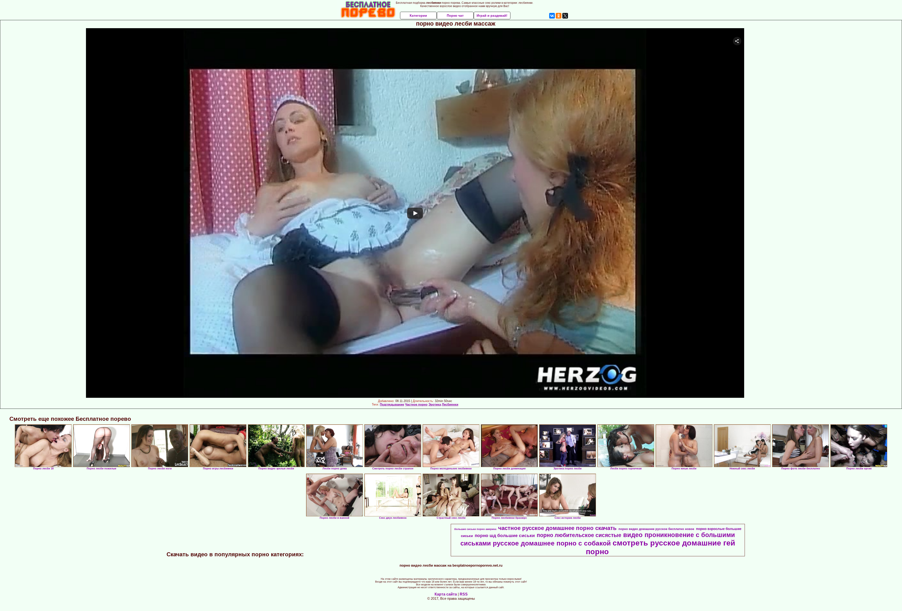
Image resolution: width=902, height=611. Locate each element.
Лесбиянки (450, 404)
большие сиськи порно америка (475, 529)
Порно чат (455, 15)
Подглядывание (392, 404)
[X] (565, 16)
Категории (418, 15)
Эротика (434, 404)
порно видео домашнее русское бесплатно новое (656, 529)
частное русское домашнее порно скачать (557, 528)
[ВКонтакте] (552, 16)
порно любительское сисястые (579, 535)
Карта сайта (446, 594)
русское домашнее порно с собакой (552, 543)
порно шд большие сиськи (505, 535)
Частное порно (416, 404)
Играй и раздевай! (492, 15)
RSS (464, 594)
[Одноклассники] (558, 16)
